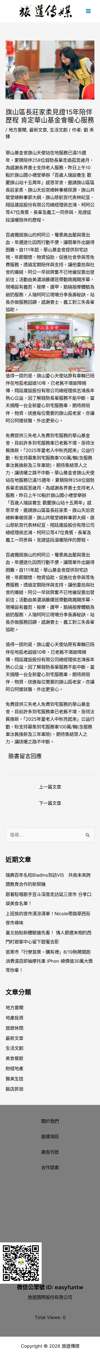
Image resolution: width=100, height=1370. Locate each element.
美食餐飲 (14, 1058)
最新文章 (38, 130)
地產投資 (14, 1018)
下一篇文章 (50, 803)
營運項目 (50, 1136)
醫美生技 (14, 1078)
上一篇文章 (50, 787)
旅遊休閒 (14, 1028)
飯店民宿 (14, 1089)
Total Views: (49, 1317)
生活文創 (59, 130)
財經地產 (14, 1068)
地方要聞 (17, 130)
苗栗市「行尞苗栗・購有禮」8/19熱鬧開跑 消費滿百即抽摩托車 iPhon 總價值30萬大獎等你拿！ (49, 961)
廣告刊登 (50, 1152)
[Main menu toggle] (88, 11)
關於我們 (50, 1121)
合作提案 (50, 1167)
